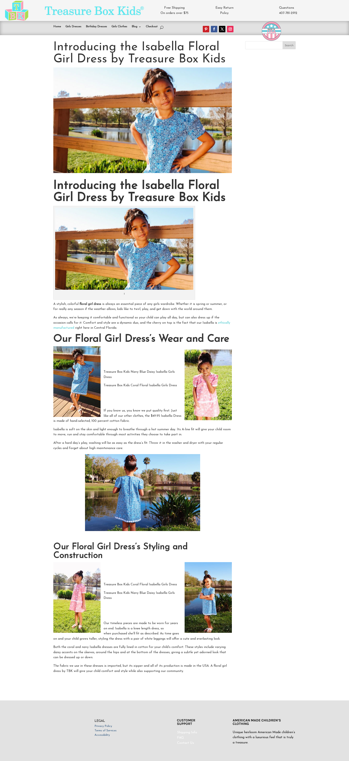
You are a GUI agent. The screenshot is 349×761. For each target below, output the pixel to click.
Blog (134, 26)
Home (57, 26)
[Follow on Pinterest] (206, 29)
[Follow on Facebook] (214, 29)
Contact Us (185, 743)
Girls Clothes (119, 26)
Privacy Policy (103, 726)
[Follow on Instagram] (230, 29)
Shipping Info (187, 732)
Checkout (152, 26)
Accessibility (102, 735)
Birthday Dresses (96, 26)
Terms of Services (106, 730)
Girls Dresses (73, 26)
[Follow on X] (222, 29)
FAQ (180, 737)
